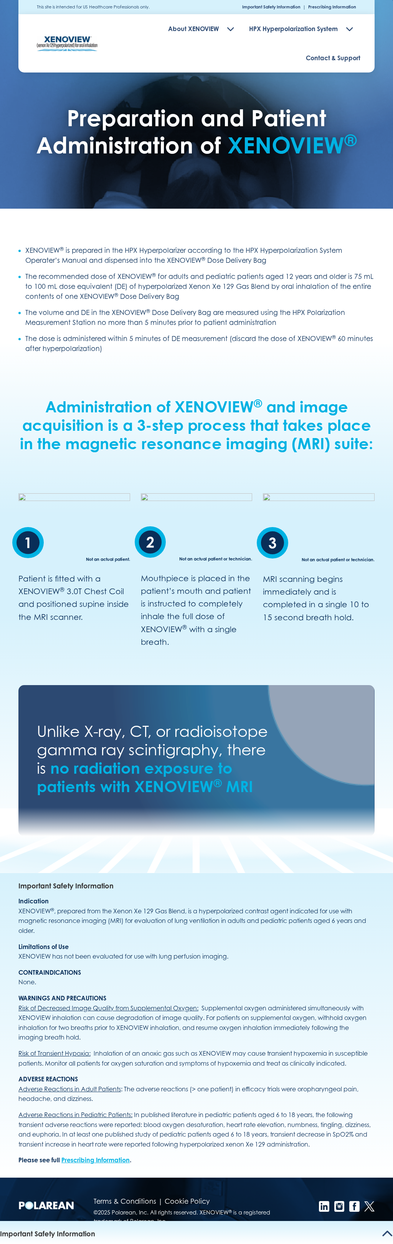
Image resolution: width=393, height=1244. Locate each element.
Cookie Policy (187, 1201)
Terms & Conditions (125, 1201)
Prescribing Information (332, 7)
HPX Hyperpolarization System (293, 29)
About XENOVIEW (193, 29)
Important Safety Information (271, 7)
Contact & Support (333, 58)
